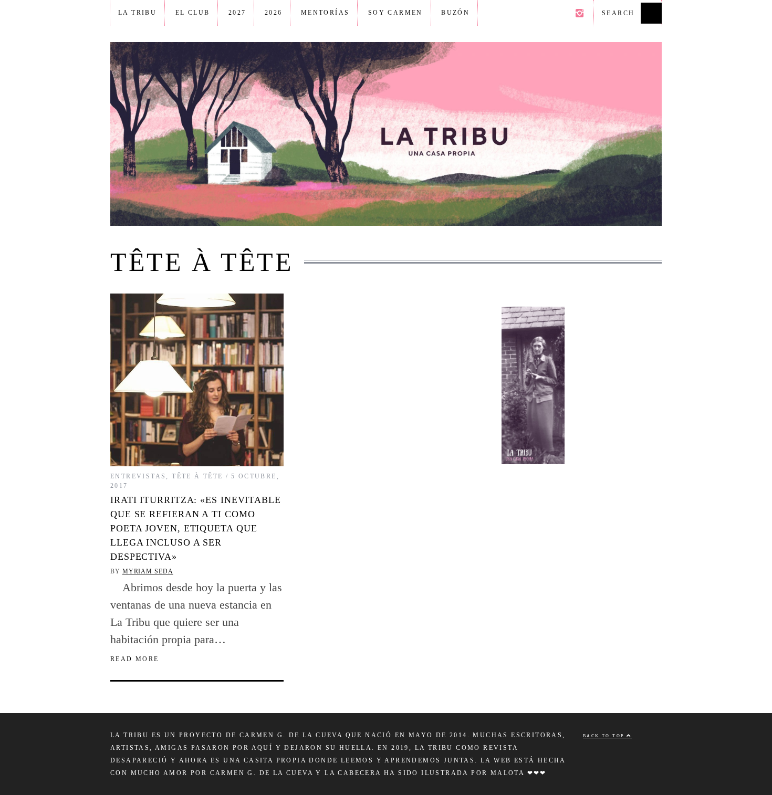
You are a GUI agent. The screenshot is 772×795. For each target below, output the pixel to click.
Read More (134, 659)
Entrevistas (138, 476)
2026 (274, 12)
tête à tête (197, 476)
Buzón (455, 12)
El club (192, 12)
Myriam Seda (147, 571)
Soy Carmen (395, 12)
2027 (237, 12)
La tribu (137, 12)
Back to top (605, 736)
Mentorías (325, 12)
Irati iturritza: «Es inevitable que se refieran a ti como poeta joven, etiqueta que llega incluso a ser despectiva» (195, 528)
